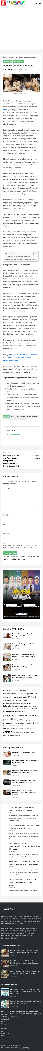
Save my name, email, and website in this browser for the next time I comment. (20, 547)
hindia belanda (20, 693)
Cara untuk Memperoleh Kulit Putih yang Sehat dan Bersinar (25, 645)
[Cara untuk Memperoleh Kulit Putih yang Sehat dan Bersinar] (7, 644)
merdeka (35, 709)
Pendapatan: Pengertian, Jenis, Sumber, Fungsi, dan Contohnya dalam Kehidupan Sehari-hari (25, 991)
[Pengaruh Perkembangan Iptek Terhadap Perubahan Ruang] (7, 781)
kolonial (30, 703)
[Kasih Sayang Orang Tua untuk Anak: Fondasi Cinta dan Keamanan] (7, 676)
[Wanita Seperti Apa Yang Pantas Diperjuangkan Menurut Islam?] (7, 634)
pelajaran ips (10, 715)
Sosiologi (32, 732)
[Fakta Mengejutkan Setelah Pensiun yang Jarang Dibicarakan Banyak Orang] (5, 972)
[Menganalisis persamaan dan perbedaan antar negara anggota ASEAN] (7, 791)
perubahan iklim (22, 728)
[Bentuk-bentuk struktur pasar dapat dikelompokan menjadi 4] (7, 771)
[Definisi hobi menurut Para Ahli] (7, 753)
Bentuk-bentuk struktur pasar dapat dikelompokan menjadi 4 (25, 771)
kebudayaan (10, 700)
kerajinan (17, 419)
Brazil (5, 110)
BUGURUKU (19, 1045)
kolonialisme (8, 706)
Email (6, 524)
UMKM (16, 735)
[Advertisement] (21, 28)
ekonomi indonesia (9, 694)
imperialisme (31, 693)
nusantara (20, 711)
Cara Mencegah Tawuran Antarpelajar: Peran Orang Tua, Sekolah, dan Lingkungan (25, 1013)
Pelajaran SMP (13, 57)
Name (6, 515)
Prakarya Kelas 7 (18, 61)
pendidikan (9, 719)
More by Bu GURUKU (13, 434)
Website (6, 534)
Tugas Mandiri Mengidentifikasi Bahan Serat (21, 259)
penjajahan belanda (19, 723)
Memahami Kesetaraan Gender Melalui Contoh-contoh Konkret (23, 655)
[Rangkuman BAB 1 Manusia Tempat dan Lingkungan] (7, 761)
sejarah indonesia (18, 732)
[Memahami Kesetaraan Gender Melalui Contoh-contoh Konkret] (7, 654)
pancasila (28, 712)
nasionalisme (8, 712)
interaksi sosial (21, 698)
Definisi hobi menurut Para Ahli (23, 752)
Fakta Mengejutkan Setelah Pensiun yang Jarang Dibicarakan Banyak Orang (25, 972)
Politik (32, 728)
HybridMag (25, 1048)
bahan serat (21, 416)
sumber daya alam (8, 735)
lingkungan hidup (20, 706)
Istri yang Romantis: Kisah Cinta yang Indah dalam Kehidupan (25, 666)
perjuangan (18, 726)
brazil (29, 416)
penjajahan (8, 723)
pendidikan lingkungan (24, 720)
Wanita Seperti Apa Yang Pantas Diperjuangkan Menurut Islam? (24, 635)
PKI (28, 728)
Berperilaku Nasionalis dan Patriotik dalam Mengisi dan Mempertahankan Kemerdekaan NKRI (20, 357)
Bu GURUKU (9, 69)
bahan (13, 416)
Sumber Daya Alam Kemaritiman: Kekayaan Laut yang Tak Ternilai (22, 882)
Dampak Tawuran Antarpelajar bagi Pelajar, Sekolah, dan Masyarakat (25, 1002)
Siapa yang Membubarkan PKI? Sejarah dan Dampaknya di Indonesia (24, 846)
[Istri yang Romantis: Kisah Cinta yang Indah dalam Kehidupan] (7, 665)
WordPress (14, 1048)
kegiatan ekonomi (21, 700)
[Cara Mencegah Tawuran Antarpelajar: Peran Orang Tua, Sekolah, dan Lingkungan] (5, 1012)
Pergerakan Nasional (31, 723)
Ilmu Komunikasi (14, 861)
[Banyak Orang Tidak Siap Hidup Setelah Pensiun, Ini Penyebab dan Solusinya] (5, 951)
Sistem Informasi (14, 843)
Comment (7, 488)
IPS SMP (31, 697)
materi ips (18, 708)
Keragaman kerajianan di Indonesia (18, 256)
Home (5, 57)
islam (4, 700)
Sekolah (26, 732)
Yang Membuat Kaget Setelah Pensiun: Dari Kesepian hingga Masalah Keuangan (24, 962)
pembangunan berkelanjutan (28, 715)
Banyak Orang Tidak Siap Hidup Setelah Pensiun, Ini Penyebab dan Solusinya (24, 951)
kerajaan (23, 703)
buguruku (23, 691)
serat (24, 419)
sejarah (7, 731)
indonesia (9, 697)
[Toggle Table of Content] (34, 253)
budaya (34, 416)
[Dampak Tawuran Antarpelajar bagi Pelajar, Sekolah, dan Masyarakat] (5, 1001)
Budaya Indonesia (14, 690)
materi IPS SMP (26, 708)
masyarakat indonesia (9, 708)
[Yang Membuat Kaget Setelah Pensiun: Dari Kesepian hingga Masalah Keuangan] (5, 961)
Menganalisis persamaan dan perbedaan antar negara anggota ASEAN (24, 793)
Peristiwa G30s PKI (8, 726)
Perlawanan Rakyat (10, 728)
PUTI (10, 825)
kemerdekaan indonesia (11, 703)
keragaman (8, 419)
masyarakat (32, 706)
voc (20, 735)
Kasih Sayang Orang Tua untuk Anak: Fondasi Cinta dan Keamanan (25, 676)
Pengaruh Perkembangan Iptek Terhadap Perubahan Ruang (23, 781)
